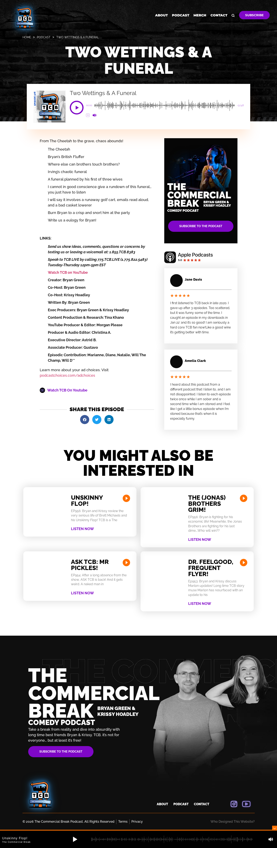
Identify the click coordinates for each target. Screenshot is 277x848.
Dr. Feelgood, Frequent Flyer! (210, 567)
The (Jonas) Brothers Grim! (207, 503)
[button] (77, 107)
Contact (218, 15)
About (161, 15)
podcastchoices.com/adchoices (67, 375)
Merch (199, 15)
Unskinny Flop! (87, 500)
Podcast (180, 15)
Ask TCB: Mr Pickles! (90, 564)
